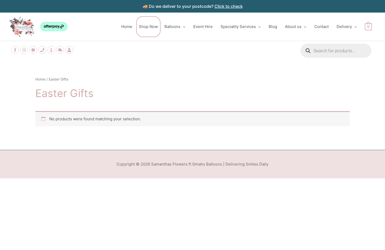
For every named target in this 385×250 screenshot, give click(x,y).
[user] (70, 50)
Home (40, 79)
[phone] (42, 50)
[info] (52, 50)
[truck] (60, 50)
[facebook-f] (15, 50)
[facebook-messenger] (33, 50)
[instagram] (24, 50)
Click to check (228, 6)
